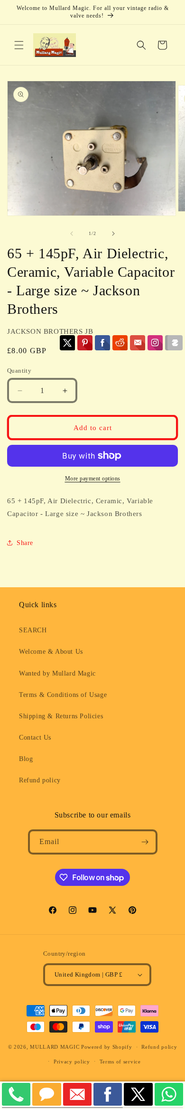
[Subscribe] (145, 842)
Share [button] (25, 542)
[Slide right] (113, 233)
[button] (19, 45)
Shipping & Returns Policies (61, 716)
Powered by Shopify (106, 1047)
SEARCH (33, 630)
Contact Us (35, 737)
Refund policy (40, 780)
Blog (26, 758)
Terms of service (120, 1061)
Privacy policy (72, 1061)
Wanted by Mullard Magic (57, 673)
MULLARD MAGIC (54, 1047)
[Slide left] (71, 233)
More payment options (92, 478)
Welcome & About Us (51, 651)
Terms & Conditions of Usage (63, 694)
